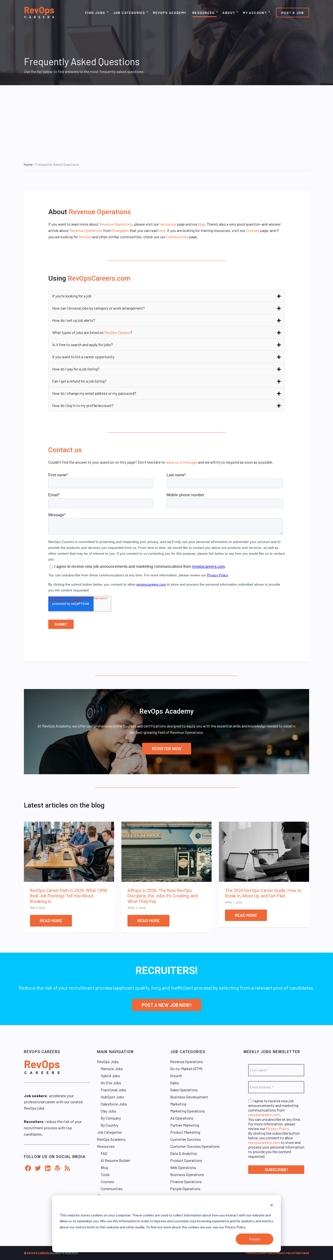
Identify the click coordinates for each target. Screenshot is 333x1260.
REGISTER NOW (166, 748)
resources (168, 224)
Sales (174, 1082)
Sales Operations (184, 1089)
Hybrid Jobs (110, 1075)
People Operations (185, 1188)
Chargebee (120, 230)
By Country (109, 1125)
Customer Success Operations (195, 1146)
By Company (111, 1118)
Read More (51, 920)
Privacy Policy (277, 1128)
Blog (104, 1167)
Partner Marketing (184, 1125)
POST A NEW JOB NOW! (167, 1005)
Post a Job (292, 12)
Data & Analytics (183, 1153)
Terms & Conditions (259, 1253)
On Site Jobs (111, 1082)
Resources (203, 12)
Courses (252, 230)
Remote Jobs (112, 1068)
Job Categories (129, 12)
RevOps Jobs (108, 1061)
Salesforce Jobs (114, 1104)
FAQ (104, 1153)
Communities (177, 236)
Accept (254, 1239)
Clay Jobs (108, 1111)
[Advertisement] (166, 122)
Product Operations (186, 1160)
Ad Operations (181, 1118)
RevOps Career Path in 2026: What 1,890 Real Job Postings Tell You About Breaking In (68, 896)
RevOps (85, 236)
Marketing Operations (187, 1111)
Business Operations (187, 1174)
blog (201, 224)
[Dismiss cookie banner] (271, 1206)
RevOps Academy (169, 12)
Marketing (178, 1104)
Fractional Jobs (113, 1089)
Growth (176, 1075)
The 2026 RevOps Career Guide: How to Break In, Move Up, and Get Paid (263, 893)
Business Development (189, 1096)
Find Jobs (95, 12)
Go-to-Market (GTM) (186, 1068)
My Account (255, 12)
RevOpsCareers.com (99, 278)
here (161, 230)
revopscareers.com (264, 1114)
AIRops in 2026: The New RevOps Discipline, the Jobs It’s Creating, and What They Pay (162, 896)
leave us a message (181, 462)
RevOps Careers (117, 332)
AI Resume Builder (115, 1160)
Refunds (303, 1253)
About (228, 12)
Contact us (65, 450)
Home (28, 164)
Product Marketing (185, 1132)
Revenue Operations (100, 212)
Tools (105, 1174)
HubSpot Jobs (112, 1096)
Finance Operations (186, 1181)
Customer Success (185, 1139)
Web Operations (183, 1167)
